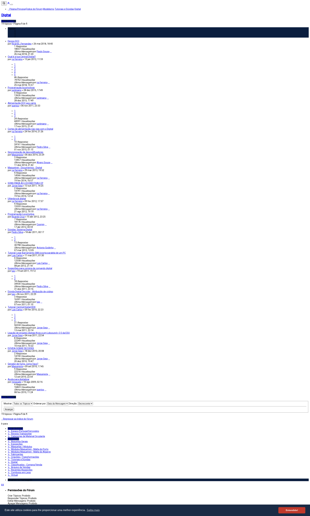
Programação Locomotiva (21, 214)
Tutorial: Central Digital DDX (22, 307)
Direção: (73, 403)
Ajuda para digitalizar (18, 379)
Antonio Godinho (45, 247)
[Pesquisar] (4, 3)
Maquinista (17, 154)
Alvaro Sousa (43, 162)
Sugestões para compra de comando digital (30, 268)
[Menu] (11, 4)
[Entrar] (8, 3)
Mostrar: (8, 403)
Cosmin (40, 224)
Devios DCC (13, 41)
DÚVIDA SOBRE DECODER (21, 348)
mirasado (16, 382)
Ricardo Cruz (18, 216)
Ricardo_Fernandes (21, 43)
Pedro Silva (42, 147)
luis (13, 271)
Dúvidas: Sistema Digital (20, 229)
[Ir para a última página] (51, 51)
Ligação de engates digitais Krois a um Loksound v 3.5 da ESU (39, 333)
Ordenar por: (40, 403)
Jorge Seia (17, 185)
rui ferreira (17, 59)
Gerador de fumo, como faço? (23, 364)
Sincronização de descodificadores (25, 152)
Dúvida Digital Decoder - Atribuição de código (30, 291)
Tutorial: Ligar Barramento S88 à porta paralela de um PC (37, 253)
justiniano (16, 90)
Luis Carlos (17, 255)
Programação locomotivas (21, 87)
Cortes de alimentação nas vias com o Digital (30, 129)
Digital (6, 15)
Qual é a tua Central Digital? (22, 56)
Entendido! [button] (292, 510)
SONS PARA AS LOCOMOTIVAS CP (25, 183)
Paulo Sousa (43, 51)
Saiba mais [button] (93, 510)
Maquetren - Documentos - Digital (25, 167)
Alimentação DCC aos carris (22, 103)
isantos (15, 105)
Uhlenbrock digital (17, 198)
